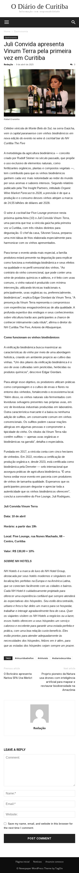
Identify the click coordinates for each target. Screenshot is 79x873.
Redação (8, 64)
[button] (73, 22)
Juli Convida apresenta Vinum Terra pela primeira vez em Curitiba (37, 50)
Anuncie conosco (54, 861)
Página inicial (23, 861)
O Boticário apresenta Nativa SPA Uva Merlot (18, 676)
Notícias (37, 861)
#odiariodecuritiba (61, 658)
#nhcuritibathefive (24, 658)
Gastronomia (21, 31)
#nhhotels (43, 658)
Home (7, 31)
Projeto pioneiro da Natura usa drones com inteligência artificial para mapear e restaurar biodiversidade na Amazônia (57, 682)
